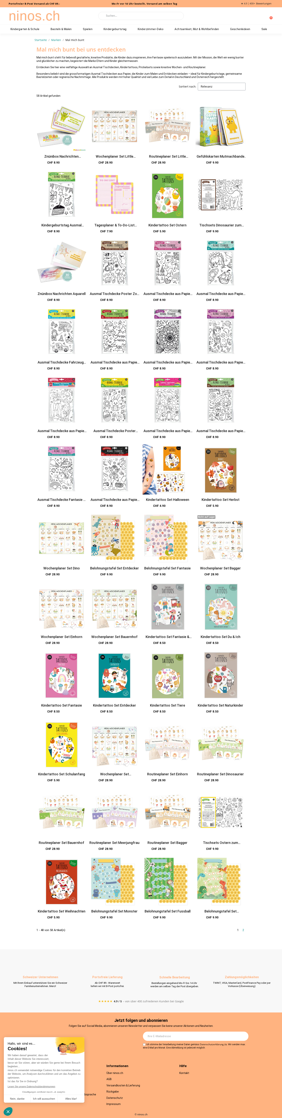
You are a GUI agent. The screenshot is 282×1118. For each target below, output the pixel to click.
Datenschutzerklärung (212, 1044)
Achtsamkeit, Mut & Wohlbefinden (197, 29)
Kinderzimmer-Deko (150, 29)
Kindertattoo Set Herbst (220, 500)
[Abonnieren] (243, 1036)
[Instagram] (70, 1036)
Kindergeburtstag (115, 29)
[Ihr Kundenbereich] (263, 15)
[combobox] (141, 16)
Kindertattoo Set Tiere (167, 705)
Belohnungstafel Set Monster (114, 911)
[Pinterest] (102, 1036)
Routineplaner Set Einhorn (167, 774)
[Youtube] (91, 1036)
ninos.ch (34, 15)
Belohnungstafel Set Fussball (167, 911)
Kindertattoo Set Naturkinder (220, 705)
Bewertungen (263, 3)
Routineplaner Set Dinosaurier (220, 774)
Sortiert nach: (187, 86)
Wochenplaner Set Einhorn (61, 637)
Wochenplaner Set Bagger (220, 568)
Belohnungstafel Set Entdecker (114, 568)
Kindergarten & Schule (25, 29)
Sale (264, 29)
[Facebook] (81, 1036)
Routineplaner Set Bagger (167, 843)
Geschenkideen (240, 29)
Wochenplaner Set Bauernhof (114, 637)
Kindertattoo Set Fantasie (61, 705)
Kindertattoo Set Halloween (167, 500)
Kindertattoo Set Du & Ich (220, 637)
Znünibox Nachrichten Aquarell (62, 294)
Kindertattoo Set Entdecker (114, 705)
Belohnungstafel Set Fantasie (167, 568)
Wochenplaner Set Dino (61, 568)
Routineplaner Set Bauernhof (61, 843)
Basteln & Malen (61, 29)
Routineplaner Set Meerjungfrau (114, 843)
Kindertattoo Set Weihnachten (61, 911)
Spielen (87, 29)
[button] (74, 163)
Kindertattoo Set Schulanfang (61, 774)
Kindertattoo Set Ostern (167, 225)
